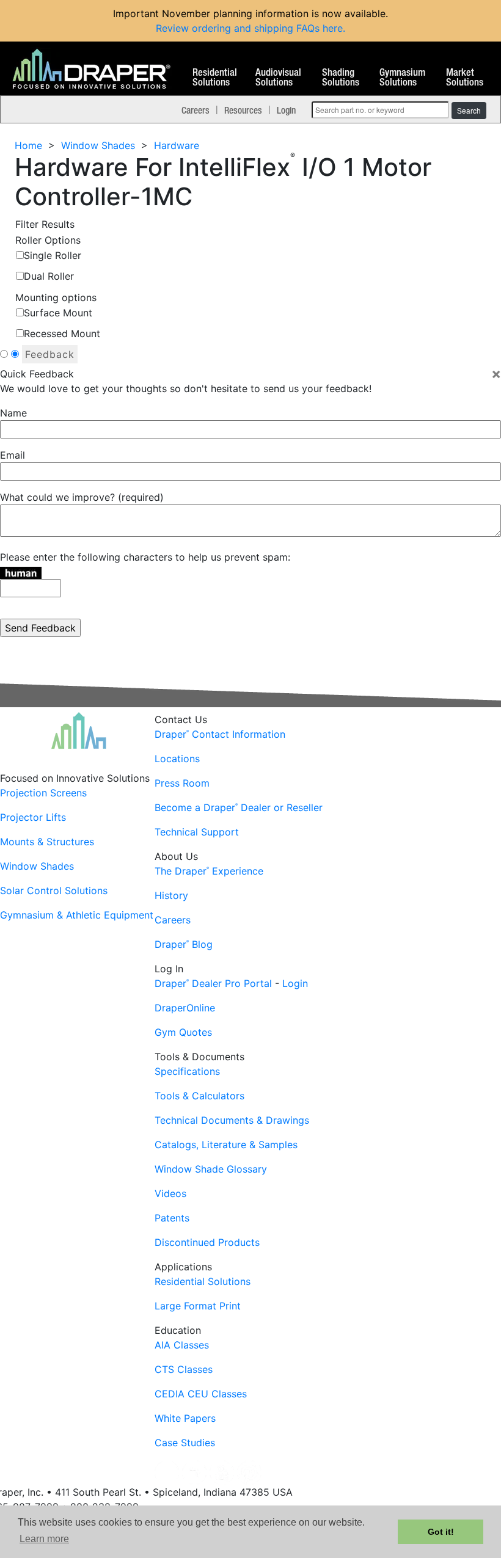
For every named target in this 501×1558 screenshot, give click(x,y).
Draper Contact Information (220, 734)
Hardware (176, 145)
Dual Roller (49, 276)
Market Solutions (464, 77)
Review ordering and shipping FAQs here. (250, 28)
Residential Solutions (214, 77)
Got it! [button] (441, 1532)
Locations (177, 758)
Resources (243, 109)
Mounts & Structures (47, 841)
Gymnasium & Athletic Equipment (76, 915)
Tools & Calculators (199, 1096)
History (171, 895)
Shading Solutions (340, 77)
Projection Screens (43, 793)
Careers (195, 109)
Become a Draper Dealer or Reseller (239, 807)
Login (286, 109)
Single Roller (52, 255)
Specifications (187, 1071)
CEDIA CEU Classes (201, 1394)
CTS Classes (184, 1369)
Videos (170, 1193)
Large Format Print (198, 1306)
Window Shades (98, 145)
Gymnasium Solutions (402, 77)
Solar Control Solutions (54, 890)
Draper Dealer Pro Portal (213, 983)
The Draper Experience (209, 871)
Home (28, 145)
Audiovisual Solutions (278, 77)
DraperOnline (185, 1008)
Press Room (182, 783)
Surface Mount (58, 313)
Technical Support (197, 832)
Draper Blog (184, 944)
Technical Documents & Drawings (232, 1120)
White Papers (185, 1418)
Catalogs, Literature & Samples (226, 1144)
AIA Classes (182, 1345)
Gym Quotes (183, 1032)
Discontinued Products (207, 1242)
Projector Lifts (33, 817)
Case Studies (185, 1442)
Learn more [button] (44, 1539)
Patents (172, 1218)
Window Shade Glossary (211, 1169)
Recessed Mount (62, 333)
